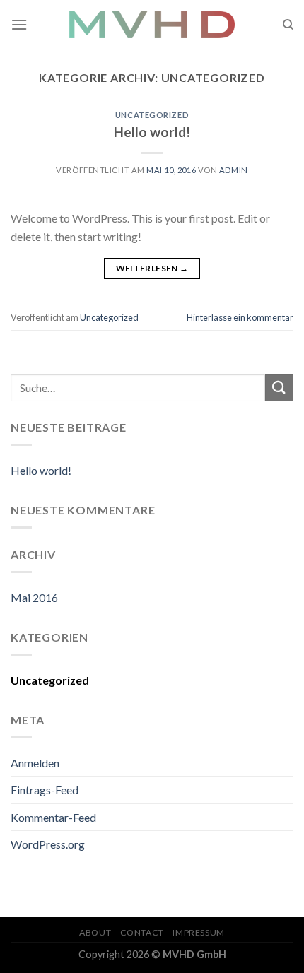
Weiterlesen (152, 268)
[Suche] (288, 24)
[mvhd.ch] (152, 25)
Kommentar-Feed (53, 817)
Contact (142, 932)
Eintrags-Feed (44, 789)
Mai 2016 (34, 597)
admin (233, 170)
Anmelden (35, 762)
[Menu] (19, 24)
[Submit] (279, 387)
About (95, 932)
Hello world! (152, 132)
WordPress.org (48, 844)
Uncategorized (152, 114)
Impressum (199, 932)
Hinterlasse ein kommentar (240, 317)
